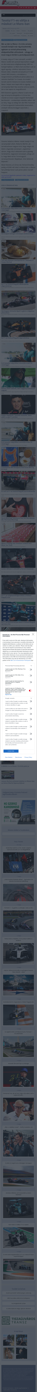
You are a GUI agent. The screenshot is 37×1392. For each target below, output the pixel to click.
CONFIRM (11, 751)
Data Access (18, 757)
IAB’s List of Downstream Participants (20, 660)
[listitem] (18, 666)
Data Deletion (8, 757)
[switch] (30, 669)
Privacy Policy (28, 757)
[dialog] (18, 696)
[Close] (33, 634)
